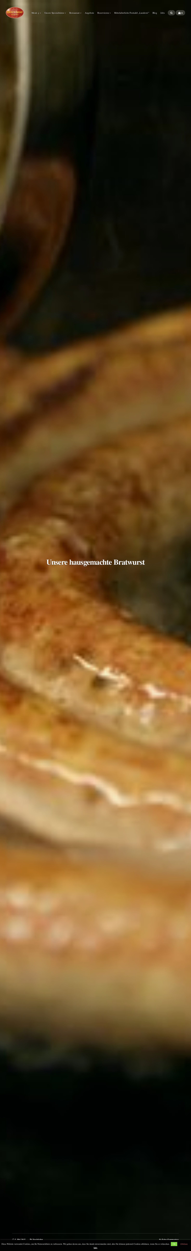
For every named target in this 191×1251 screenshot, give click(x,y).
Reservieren (103, 12)
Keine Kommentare (170, 1239)
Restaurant (74, 12)
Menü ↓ (35, 12)
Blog (155, 12)
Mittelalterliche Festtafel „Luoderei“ (131, 12)
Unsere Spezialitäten (54, 12)
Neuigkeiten (37, 1239)
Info (95, 1247)
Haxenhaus (15, 12)
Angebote (89, 12)
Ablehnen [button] (183, 1244)
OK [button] (174, 1244)
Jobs (162, 12)
